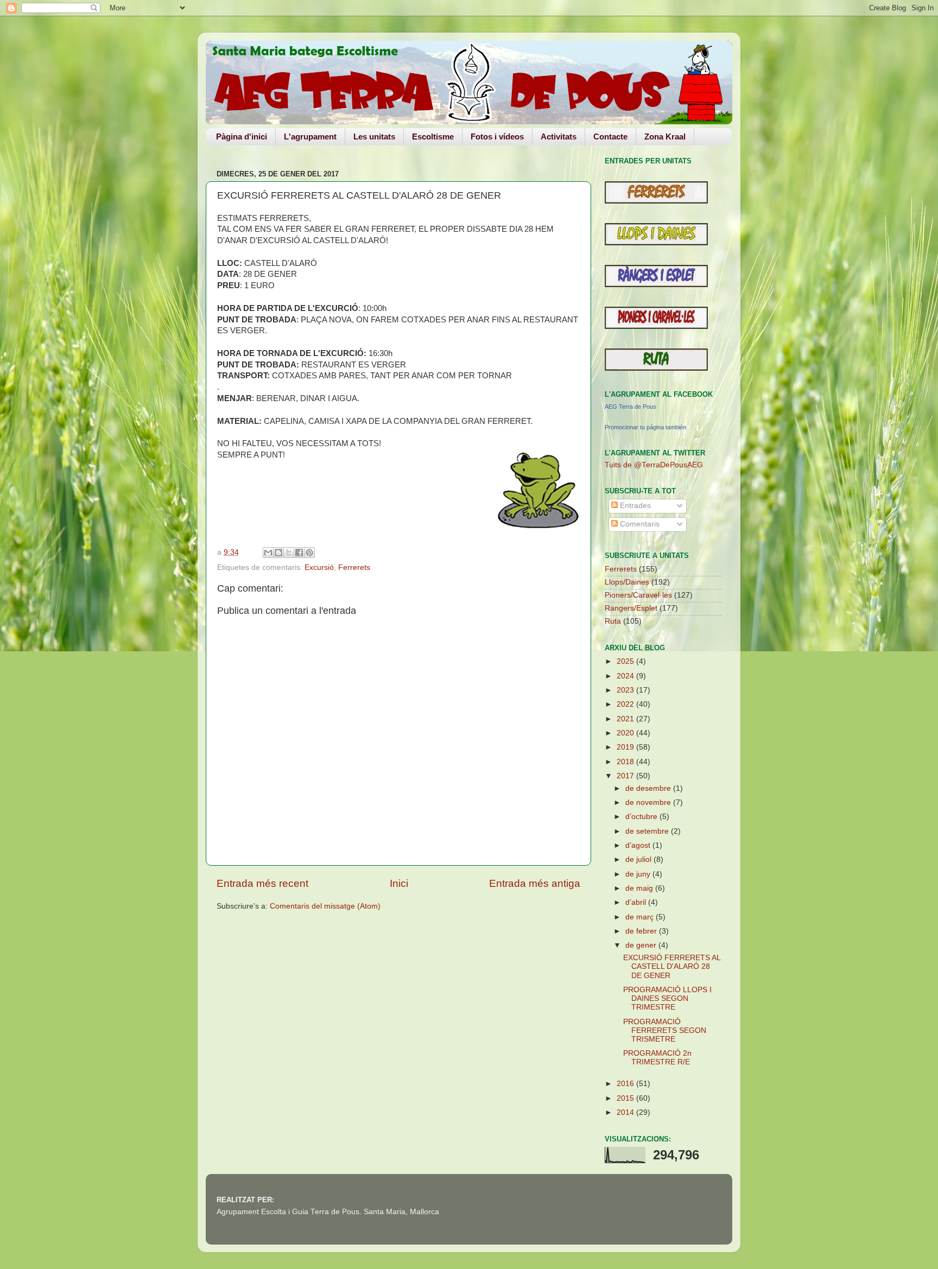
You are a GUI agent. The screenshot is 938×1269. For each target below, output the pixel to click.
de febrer (642, 931)
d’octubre (642, 817)
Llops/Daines (627, 582)
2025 (626, 661)
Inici (399, 883)
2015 (626, 1098)
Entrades (634, 506)
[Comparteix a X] (288, 552)
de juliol (639, 859)
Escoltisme (433, 136)
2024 (626, 676)
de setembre (648, 831)
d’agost (638, 845)
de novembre (649, 802)
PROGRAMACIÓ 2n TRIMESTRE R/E (657, 1057)
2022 (626, 704)
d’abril (636, 902)
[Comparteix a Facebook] (299, 552)
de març (640, 917)
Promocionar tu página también (645, 427)
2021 (626, 719)
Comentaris (639, 524)
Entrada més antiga (534, 883)
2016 (626, 1084)
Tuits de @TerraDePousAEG (654, 465)
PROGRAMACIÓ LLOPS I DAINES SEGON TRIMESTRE (667, 998)
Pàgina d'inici (241, 136)
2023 (626, 690)
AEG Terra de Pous (630, 406)
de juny (638, 874)
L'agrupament (310, 136)
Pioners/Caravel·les (638, 595)
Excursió (319, 567)
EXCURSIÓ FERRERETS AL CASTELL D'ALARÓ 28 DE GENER (671, 966)
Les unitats (374, 136)
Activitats (558, 136)
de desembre (649, 788)
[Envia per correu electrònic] (268, 552)
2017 (626, 776)
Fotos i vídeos (497, 136)
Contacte (610, 136)
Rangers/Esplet (631, 608)
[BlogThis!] (278, 552)
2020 (626, 733)
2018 (626, 762)
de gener (641, 945)
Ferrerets (354, 567)
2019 (626, 747)
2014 (626, 1112)
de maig (640, 888)
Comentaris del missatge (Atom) (325, 906)
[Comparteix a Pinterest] (309, 552)
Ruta (613, 621)
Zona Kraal (665, 136)
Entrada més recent (262, 883)
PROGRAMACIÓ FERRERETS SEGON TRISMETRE (664, 1030)
